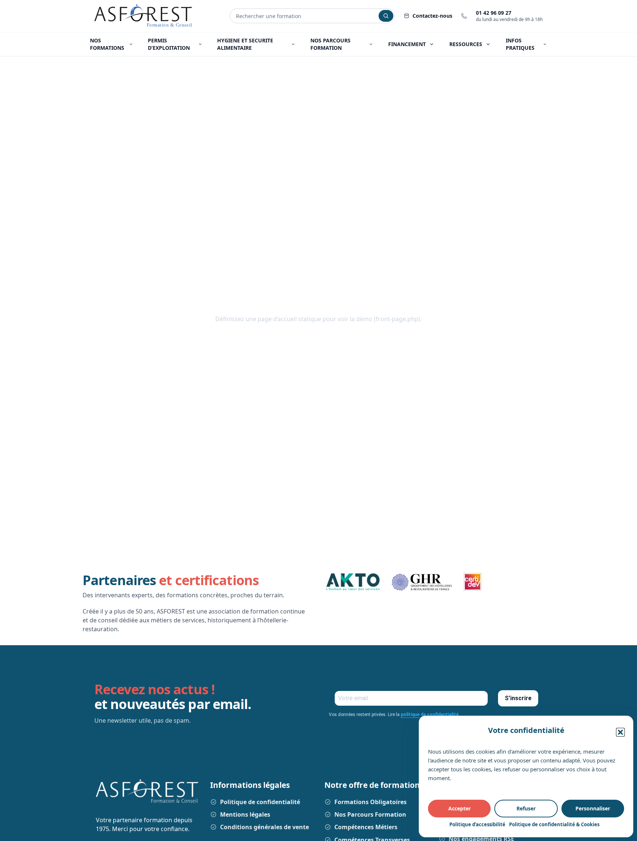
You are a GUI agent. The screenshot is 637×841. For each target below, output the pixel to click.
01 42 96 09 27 (493, 12)
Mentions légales (245, 814)
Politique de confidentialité (260, 802)
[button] (620, 732)
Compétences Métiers (365, 827)
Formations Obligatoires (370, 802)
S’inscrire (518, 698)
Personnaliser (592, 808)
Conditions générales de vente (264, 827)
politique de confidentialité (430, 714)
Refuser (526, 808)
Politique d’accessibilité (477, 824)
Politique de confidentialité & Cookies (554, 824)
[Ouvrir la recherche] (386, 16)
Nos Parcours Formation (370, 814)
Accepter (459, 808)
